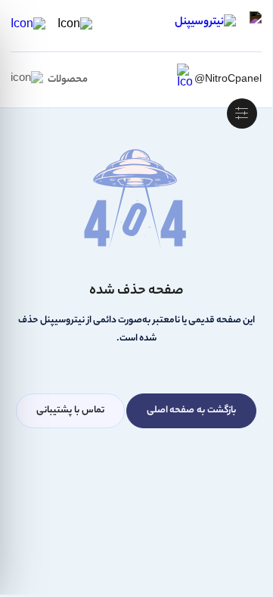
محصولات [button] (68, 80)
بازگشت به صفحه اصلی (191, 410)
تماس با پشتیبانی (70, 410)
